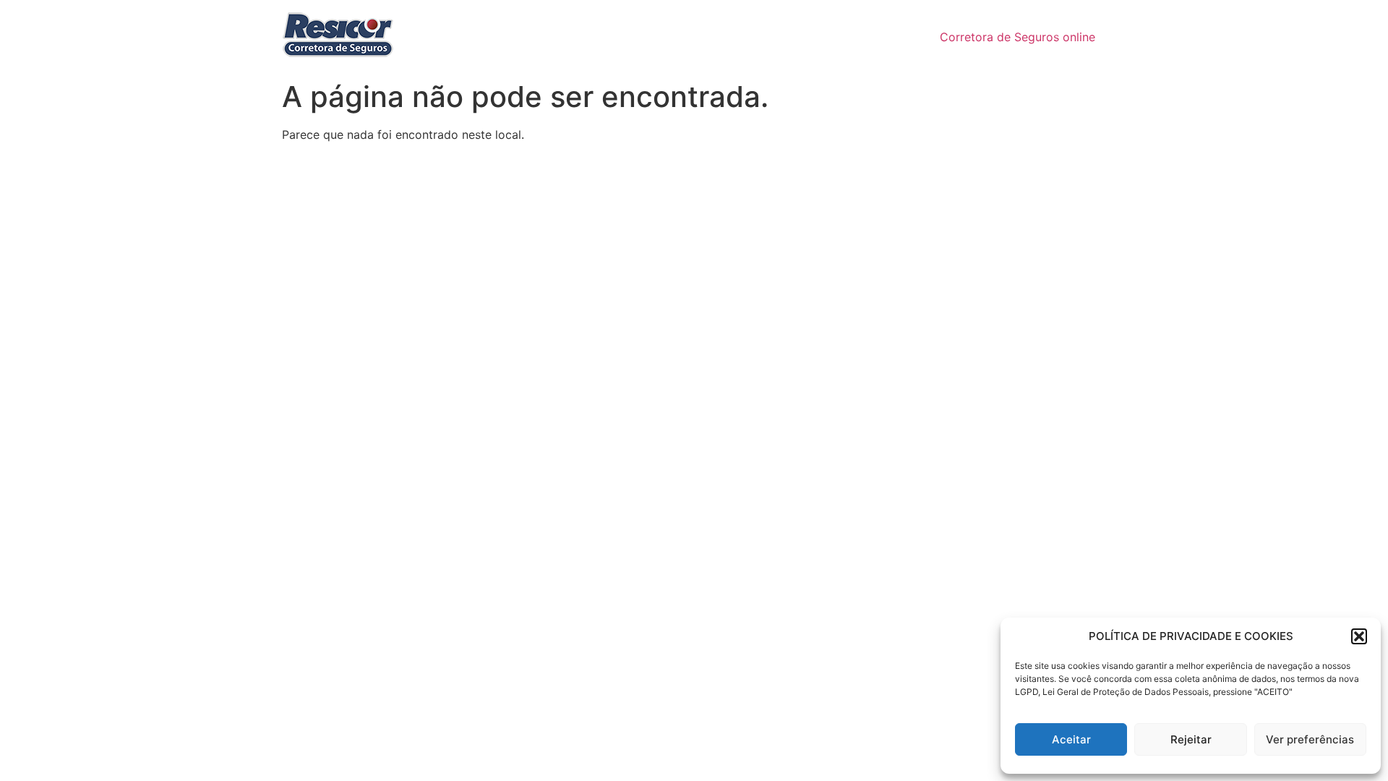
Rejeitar (1191, 739)
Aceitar (1071, 739)
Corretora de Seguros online (1017, 37)
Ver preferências (1310, 739)
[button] (1359, 636)
